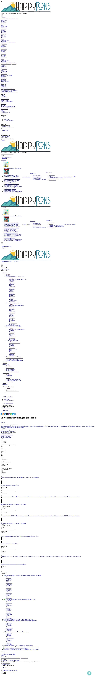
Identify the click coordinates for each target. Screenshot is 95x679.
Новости (3, 651)
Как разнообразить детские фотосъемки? (10, 660)
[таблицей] (3, 438)
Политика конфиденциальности (9, 670)
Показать (3, 472)
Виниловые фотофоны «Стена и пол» (18, 279)
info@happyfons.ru (6, 126)
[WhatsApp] (11, 414)
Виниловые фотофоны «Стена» (16, 305)
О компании (9, 375)
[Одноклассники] (3, 414)
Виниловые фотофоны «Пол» (41, 426)
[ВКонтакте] (1, 414)
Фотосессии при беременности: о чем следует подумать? (14, 658)
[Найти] (2, 16)
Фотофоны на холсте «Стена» (82, 426)
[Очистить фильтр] (2, 471)
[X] (7, 414)
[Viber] (9, 414)
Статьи (2, 655)
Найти (2, 673)
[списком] (2, 438)
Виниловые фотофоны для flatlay (17, 329)
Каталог (8, 275)
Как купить (9, 366)
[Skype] (13, 414)
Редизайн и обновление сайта (8, 654)
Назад (9, 274)
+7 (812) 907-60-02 (5, 112)
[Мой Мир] (5, 414)
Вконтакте (5, 130)
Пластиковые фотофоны (18, 427)
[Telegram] (15, 414)
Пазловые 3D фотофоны (14, 343)
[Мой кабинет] (1, 245)
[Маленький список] (1, 440)
